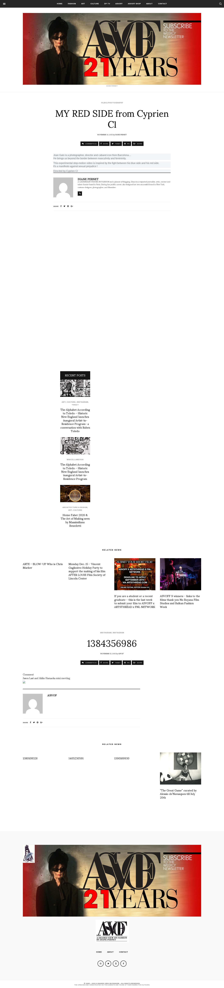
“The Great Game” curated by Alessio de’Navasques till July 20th (178, 793)
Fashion (72, 4)
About (149, 4)
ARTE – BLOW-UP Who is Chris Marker (43, 565)
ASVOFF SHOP (134, 4)
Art (83, 4)
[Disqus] (112, 253)
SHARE (105, 144)
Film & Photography (112, 103)
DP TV (107, 4)
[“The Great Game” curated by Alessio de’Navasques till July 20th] (180, 768)
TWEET (117, 144)
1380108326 (30, 758)
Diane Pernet (121, 134)
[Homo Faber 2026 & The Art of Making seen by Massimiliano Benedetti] (75, 493)
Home (59, 4)
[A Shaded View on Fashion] (112, 49)
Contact (162, 4)
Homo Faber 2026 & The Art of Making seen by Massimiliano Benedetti (75, 520)
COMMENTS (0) (91, 144)
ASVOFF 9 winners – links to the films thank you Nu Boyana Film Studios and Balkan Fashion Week (180, 601)
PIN (128, 144)
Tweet (75, 405)
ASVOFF (119, 4)
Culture (94, 4)
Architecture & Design (74, 507)
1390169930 (121, 758)
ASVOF (121, 653)
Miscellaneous (75, 460)
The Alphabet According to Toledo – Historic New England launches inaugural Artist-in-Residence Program (75, 471)
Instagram (82, 402)
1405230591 (76, 758)
